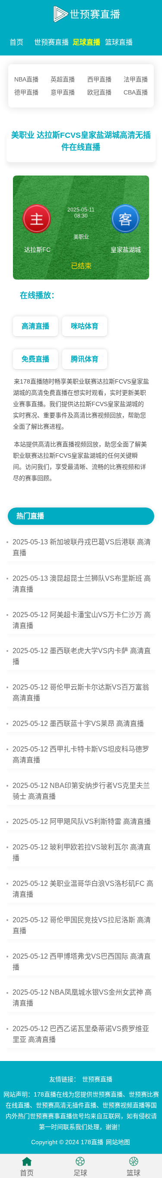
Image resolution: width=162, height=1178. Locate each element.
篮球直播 (119, 42)
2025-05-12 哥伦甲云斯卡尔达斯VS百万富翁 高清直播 (81, 692)
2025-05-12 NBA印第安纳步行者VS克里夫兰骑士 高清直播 (81, 791)
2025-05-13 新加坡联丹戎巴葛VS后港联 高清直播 (82, 547)
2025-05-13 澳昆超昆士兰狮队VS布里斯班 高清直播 (82, 584)
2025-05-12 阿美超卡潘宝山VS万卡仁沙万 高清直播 (82, 620)
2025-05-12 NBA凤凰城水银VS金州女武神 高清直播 (82, 998)
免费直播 (35, 359)
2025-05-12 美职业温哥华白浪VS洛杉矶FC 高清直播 (83, 889)
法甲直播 (136, 79)
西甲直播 (99, 79)
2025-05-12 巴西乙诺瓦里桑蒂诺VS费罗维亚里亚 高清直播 (81, 1034)
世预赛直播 (51, 42)
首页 (16, 42)
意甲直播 (63, 92)
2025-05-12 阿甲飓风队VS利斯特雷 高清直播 (82, 821)
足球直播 (86, 42)
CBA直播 (136, 92)
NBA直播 (26, 79)
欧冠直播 (99, 92)
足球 (80, 1173)
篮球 (133, 1173)
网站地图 (118, 1142)
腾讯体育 (84, 359)
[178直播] (81, 12)
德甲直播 (26, 92)
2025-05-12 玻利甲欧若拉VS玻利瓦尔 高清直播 (82, 852)
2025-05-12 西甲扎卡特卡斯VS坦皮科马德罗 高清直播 (81, 754)
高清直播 (35, 326)
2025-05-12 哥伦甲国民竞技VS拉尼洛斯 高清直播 (82, 925)
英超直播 (63, 79)
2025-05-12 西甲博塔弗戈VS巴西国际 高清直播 (82, 962)
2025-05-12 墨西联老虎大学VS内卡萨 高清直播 (82, 656)
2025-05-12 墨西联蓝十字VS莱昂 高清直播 (78, 723)
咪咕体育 (84, 326)
